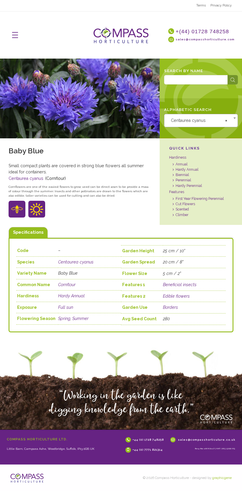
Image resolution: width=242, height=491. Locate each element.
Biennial (182, 175)
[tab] (28, 232)
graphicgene (222, 478)
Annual (181, 164)
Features (176, 192)
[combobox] (201, 120)
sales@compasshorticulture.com (205, 39)
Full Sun (36, 211)
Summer (80, 318)
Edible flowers (176, 296)
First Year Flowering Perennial (200, 199)
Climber (182, 215)
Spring (64, 318)
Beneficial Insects (19, 211)
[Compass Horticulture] (27, 477)
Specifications (28, 232)
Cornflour (67, 284)
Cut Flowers (185, 204)
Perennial (183, 180)
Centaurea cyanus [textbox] (199, 120)
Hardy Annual (187, 169)
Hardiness (177, 157)
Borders (170, 307)
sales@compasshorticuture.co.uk (206, 439)
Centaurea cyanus (26, 178)
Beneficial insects (180, 284)
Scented (182, 209)
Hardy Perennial (189, 186)
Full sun (65, 307)
